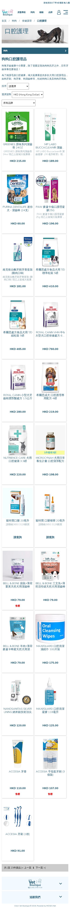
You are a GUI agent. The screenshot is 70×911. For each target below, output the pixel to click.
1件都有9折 (50, 452)
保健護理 (27, 20)
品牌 (50, 12)
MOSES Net (51, 906)
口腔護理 (42, 20)
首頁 (4, 20)
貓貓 (41, 12)
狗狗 (33, 12)
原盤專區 (22, 12)
